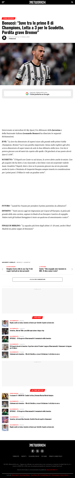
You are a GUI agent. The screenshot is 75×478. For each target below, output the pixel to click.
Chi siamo (44, 456)
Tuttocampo (55, 475)
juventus (27, 262)
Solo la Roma (64, 475)
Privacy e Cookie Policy (55, 456)
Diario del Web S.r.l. (52, 470)
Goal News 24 (35, 475)
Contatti (23, 456)
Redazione (12, 38)
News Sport (15, 475)
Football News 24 (45, 475)
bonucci (20, 262)
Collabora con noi (34, 456)
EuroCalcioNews (25, 475)
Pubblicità (16, 456)
